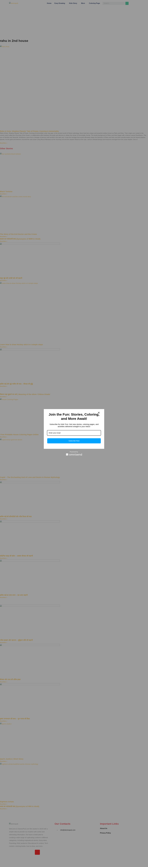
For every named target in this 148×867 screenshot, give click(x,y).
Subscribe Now (74, 441)
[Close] (98, 412)
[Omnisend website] (74, 453)
